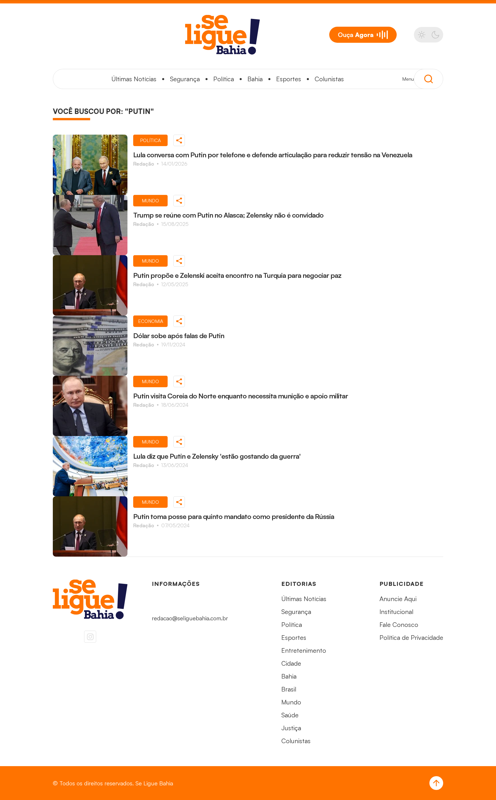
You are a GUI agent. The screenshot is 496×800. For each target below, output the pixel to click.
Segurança (185, 79)
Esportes (288, 79)
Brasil (288, 689)
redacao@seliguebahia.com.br (190, 618)
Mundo (291, 702)
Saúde (290, 715)
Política (223, 79)
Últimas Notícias (133, 79)
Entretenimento (303, 650)
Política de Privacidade (411, 637)
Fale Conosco (398, 624)
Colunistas (329, 79)
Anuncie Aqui (397, 599)
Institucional (396, 611)
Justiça (291, 728)
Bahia (255, 79)
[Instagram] (90, 637)
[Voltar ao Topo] (436, 783)
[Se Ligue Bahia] (222, 35)
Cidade (291, 663)
